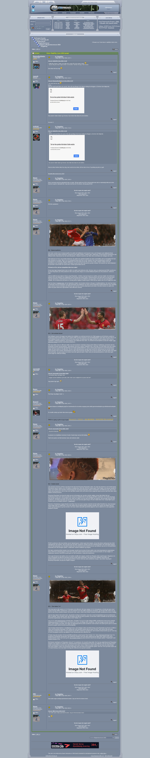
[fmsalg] (75, 748)
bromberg (68, 22)
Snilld (68, 26)
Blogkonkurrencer (43, 43)
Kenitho (67, 23)
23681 (117, 21)
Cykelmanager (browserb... (89, 28)
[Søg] (104, 13)
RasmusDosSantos (39, 56)
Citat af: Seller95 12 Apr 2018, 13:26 (57, 61)
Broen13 (67, 25)
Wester (35, 178)
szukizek (36, 126)
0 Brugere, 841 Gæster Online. (109, 23)
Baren (77, 26)
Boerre (35, 389)
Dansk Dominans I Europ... (89, 23)
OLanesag (111, 28)
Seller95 (35, 76)
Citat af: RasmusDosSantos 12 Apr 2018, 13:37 (60, 81)
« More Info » (103, 753)
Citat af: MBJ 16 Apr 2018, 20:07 (56, 711)
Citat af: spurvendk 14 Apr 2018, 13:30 (58, 428)
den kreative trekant (75, 638)
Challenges (77, 27)
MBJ (34, 694)
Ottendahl (68, 28)
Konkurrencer (41, 41)
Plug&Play (44, 46)
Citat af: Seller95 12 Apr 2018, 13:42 (57, 131)
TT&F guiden (96, 336)
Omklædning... (77, 22)
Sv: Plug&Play (59, 56)
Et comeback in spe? (88, 22)
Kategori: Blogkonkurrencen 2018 (49, 44)
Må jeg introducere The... (88, 26)
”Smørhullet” (71, 501)
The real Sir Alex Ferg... (89, 27)
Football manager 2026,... (88, 24)
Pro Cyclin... (77, 28)
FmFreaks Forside (40, 38)
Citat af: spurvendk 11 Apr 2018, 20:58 (58, 373)
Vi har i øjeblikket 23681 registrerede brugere (93, 2)
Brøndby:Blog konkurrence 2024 (56, 173)
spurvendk (36, 369)
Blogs (77, 23)
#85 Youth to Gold (89, 25)
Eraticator (68, 24)
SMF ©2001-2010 (108, 755)
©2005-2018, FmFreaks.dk (51, 755)
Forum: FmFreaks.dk (42, 40)
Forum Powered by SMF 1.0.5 (97, 755)
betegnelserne (61, 620)
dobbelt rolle (60, 283)
